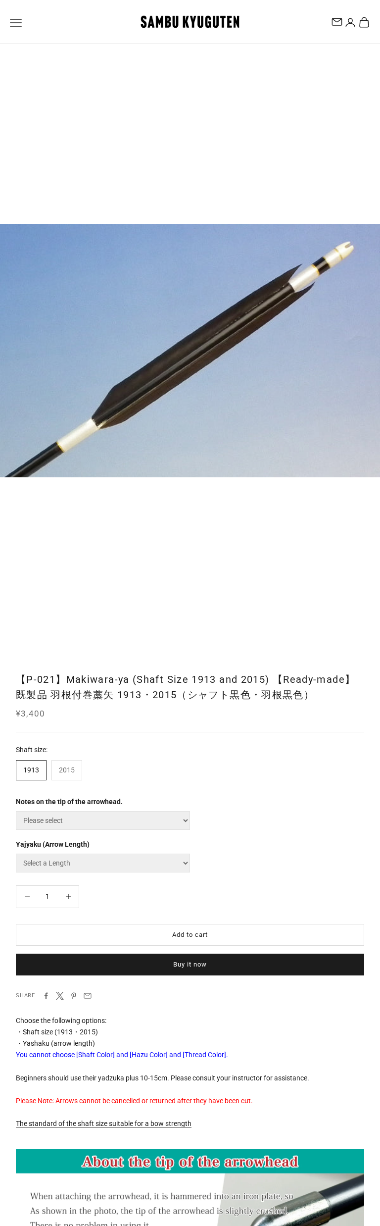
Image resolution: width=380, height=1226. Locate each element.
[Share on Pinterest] (74, 996)
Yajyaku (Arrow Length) (53, 844)
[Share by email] (88, 996)
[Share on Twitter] (60, 996)
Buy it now (189, 964)
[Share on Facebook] (46, 996)
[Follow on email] (337, 21)
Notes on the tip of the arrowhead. (69, 802)
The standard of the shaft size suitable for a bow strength (103, 1123)
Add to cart (189, 934)
